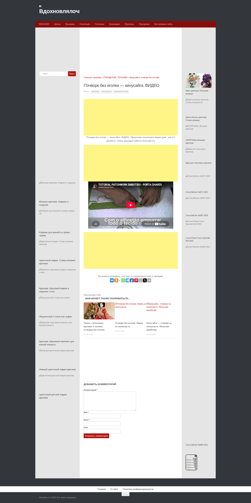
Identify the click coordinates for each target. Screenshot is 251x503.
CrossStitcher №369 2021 (197, 445)
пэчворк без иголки (121, 91)
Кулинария (114, 24)
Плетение (99, 24)
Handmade (85, 24)
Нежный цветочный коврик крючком (57, 369)
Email (87, 420)
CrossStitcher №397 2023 (197, 215)
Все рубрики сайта (163, 24)
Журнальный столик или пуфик (55, 316)
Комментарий (90, 390)
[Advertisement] (131, 49)
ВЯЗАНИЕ (44, 24)
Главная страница (92, 77)
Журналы (129, 24)
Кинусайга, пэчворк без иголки (144, 77)
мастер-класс (107, 91)
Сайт (86, 427)
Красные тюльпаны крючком (198, 163)
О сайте (114, 489)
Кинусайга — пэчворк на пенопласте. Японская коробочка (159, 326)
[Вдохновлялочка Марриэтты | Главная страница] (59, 10)
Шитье (57, 24)
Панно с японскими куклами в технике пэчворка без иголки (94, 326)
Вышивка (70, 24)
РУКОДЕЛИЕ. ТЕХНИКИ (115, 77)
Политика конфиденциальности (138, 489)
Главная (102, 489)
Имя (86, 412)
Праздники (144, 24)
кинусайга (95, 91)
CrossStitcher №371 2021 (197, 192)
